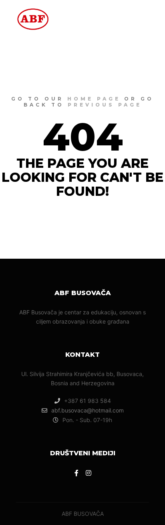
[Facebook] (76, 473)
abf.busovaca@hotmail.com (87, 410)
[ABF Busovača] (33, 18)
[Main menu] (142, 18)
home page (94, 99)
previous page (105, 105)
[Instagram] (88, 473)
